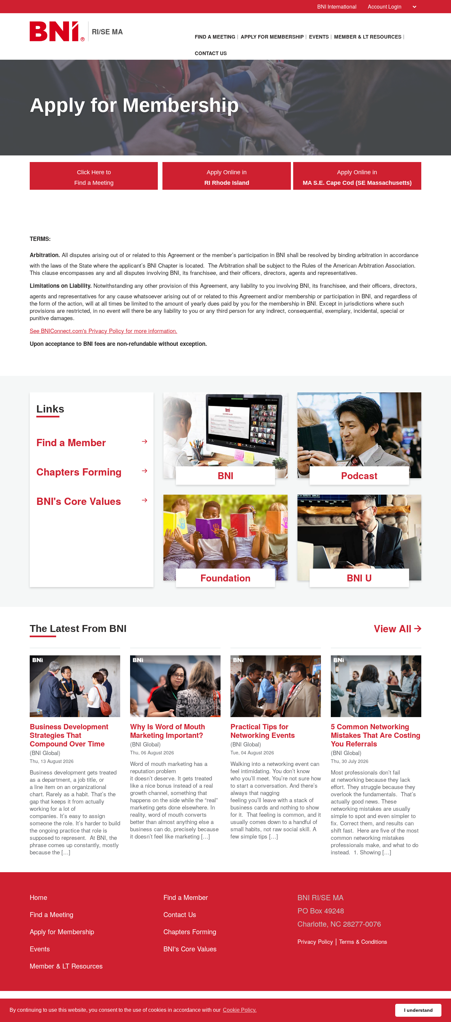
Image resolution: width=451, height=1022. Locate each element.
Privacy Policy (315, 941)
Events (319, 36)
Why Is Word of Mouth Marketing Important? (167, 730)
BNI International (337, 6)
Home (38, 897)
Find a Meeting (215, 36)
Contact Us (211, 53)
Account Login (384, 6)
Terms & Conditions (363, 941)
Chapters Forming (78, 471)
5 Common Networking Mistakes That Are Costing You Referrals (375, 734)
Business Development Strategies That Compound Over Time (69, 734)
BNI (225, 475)
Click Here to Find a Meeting (94, 177)
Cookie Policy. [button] (240, 1010)
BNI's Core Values (78, 501)
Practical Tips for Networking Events (262, 730)
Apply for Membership (272, 36)
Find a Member (71, 442)
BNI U (359, 577)
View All (394, 628)
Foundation (225, 577)
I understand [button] (418, 1010)
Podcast (359, 475)
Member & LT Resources (367, 36)
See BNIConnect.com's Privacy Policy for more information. (103, 330)
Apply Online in (226, 177)
